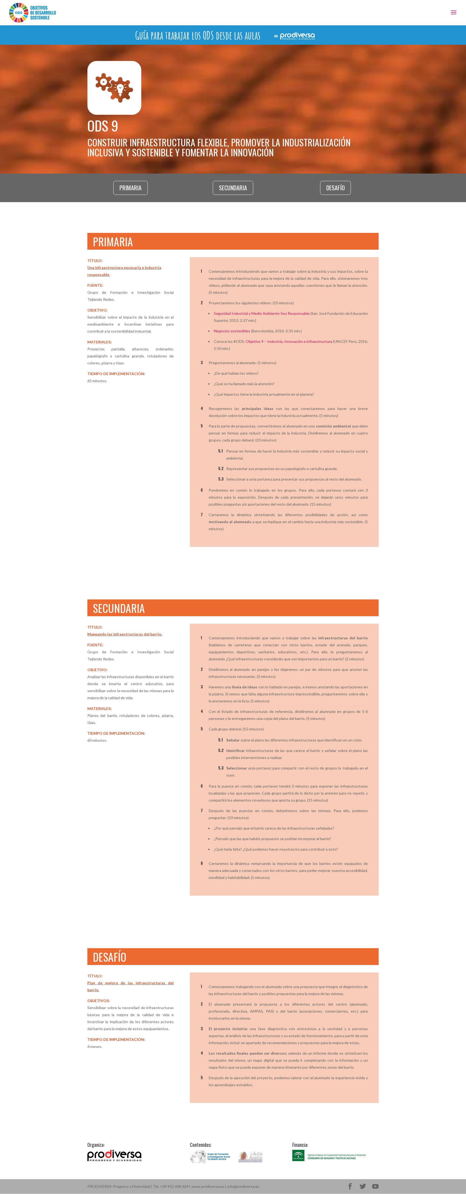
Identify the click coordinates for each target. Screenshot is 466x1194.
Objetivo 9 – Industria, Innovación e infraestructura (289, 341)
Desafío (335, 187)
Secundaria (233, 187)
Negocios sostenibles (232, 331)
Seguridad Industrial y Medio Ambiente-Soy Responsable (262, 313)
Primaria (130, 187)
